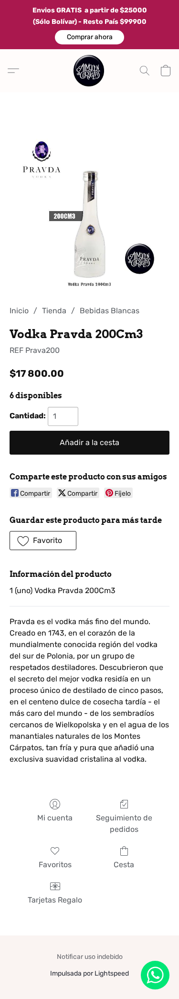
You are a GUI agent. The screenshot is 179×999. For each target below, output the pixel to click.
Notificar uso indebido (90, 957)
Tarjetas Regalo (55, 899)
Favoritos (55, 864)
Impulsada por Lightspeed (89, 973)
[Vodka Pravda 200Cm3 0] (89, 210)
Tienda (54, 310)
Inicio (19, 310)
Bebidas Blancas (109, 310)
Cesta (124, 864)
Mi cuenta (55, 817)
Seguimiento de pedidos (124, 823)
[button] (89, 37)
